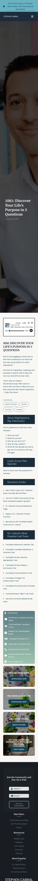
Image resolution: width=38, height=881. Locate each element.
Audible (19, 409)
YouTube (8, 409)
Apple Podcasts (11, 404)
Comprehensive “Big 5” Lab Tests (20, 594)
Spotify (24, 404)
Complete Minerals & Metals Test (20, 544)
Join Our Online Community (17, 498)
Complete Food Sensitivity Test (19, 573)
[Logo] (10, 16)
